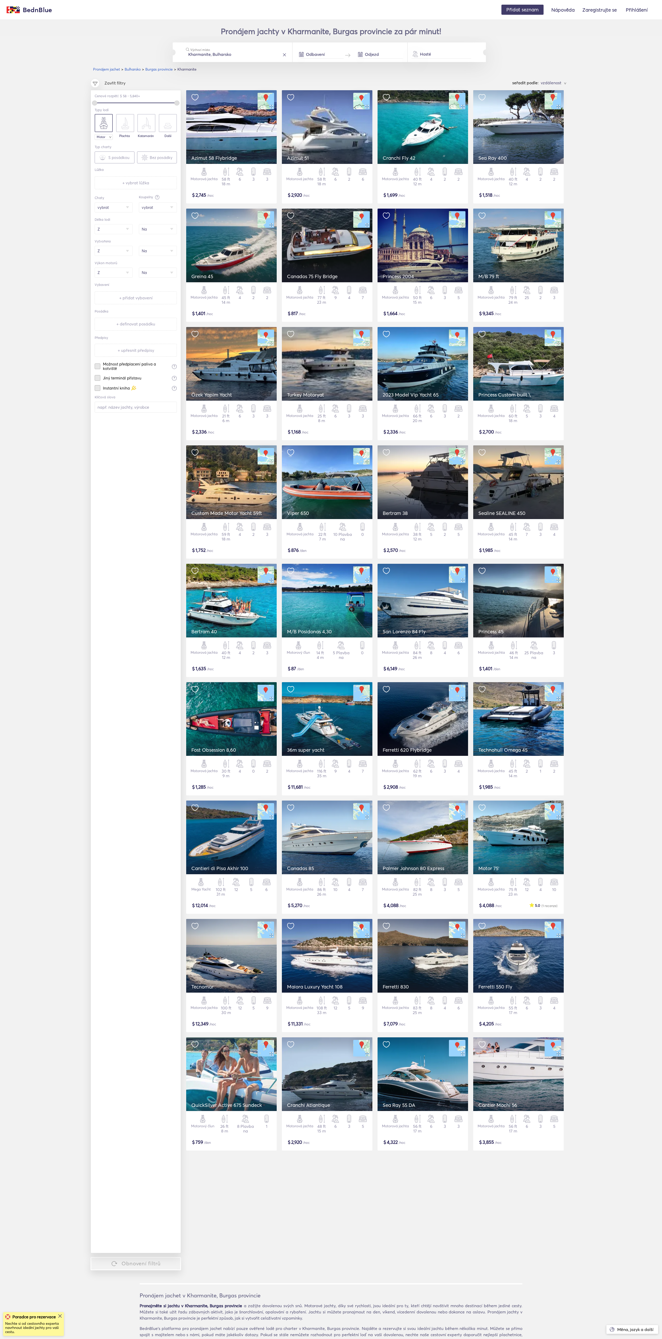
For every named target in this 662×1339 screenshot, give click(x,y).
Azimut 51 (298, 158)
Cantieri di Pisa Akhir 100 (219, 868)
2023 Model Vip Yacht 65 (411, 395)
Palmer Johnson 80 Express (413, 868)
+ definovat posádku (135, 323)
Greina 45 (202, 276)
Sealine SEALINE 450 (501, 513)
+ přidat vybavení (136, 297)
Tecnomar (202, 987)
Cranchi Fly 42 (399, 158)
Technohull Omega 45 (503, 750)
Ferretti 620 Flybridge (407, 750)
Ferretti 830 (396, 987)
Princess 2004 (398, 276)
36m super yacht (306, 750)
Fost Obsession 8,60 (213, 750)
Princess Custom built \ (504, 395)
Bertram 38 (395, 513)
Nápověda (563, 10)
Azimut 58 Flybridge (214, 158)
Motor (101, 137)
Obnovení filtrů (141, 1263)
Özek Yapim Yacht (211, 395)
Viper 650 (298, 513)
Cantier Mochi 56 (497, 1105)
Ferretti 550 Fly (495, 987)
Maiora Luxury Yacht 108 (315, 987)
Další (167, 136)
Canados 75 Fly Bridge (312, 276)
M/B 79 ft (488, 276)
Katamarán (146, 136)
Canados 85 (300, 868)
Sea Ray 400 (492, 158)
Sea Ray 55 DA (399, 1105)
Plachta (124, 136)
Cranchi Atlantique (308, 1105)
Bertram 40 (204, 631)
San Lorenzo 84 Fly (404, 631)
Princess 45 (490, 631)
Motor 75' (488, 868)
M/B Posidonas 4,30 (309, 631)
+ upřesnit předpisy (136, 350)
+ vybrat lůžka (135, 182)
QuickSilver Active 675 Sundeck (226, 1105)
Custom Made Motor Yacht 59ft (226, 513)
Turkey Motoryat (305, 395)
